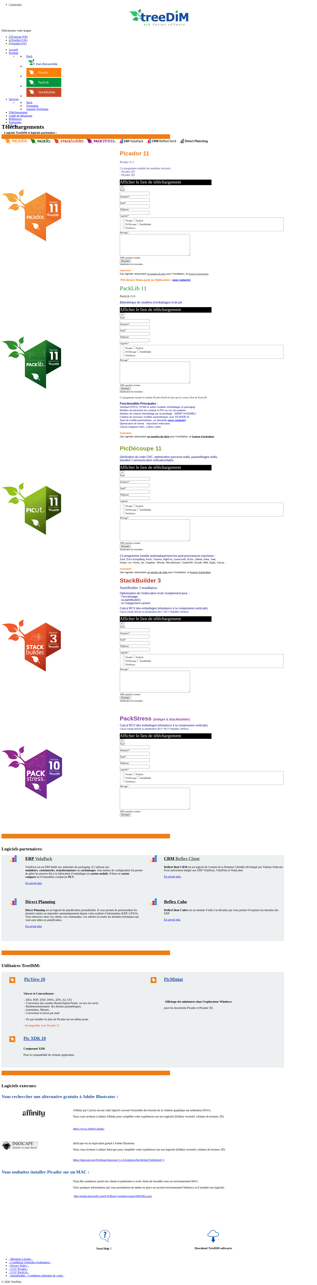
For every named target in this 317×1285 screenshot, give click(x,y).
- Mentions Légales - (21, 1259)
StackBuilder (145, 224)
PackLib (139, 220)
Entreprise (125, 196)
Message (124, 232)
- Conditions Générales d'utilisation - (30, 1262)
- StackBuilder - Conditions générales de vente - (36, 1275)
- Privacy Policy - (19, 1265)
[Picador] (43, 76)
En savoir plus (33, 883)
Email (123, 203)
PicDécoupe (131, 224)
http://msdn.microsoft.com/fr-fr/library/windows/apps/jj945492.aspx (113, 1196)
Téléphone (124, 209)
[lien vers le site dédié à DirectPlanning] (193, 143)
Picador (129, 220)
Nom (122, 190)
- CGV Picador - (18, 1269)
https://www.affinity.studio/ (88, 1128)
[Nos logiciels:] (43, 66)
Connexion (15, 4)
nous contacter (181, 279)
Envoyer (125, 261)
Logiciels (124, 216)
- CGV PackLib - (19, 1272)
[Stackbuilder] (43, 95)
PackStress (130, 228)
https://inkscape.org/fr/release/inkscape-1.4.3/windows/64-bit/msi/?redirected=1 (118, 1160)
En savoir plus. (172, 876)
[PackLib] (43, 86)
